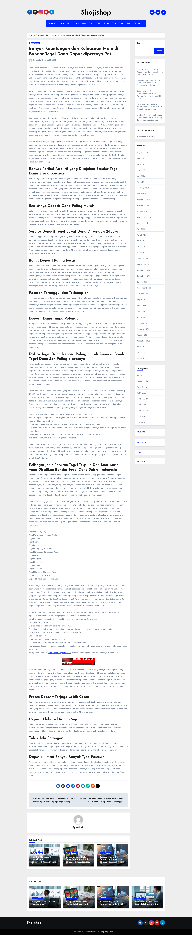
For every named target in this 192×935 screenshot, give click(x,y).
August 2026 (142, 152)
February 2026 (143, 188)
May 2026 (141, 170)
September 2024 (144, 288)
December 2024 (143, 270)
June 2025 (141, 235)
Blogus (103, 932)
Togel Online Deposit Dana (59, 653)
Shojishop (96, 13)
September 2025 (144, 217)
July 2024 (141, 300)
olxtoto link (141, 442)
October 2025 (142, 211)
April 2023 (141, 353)
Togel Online (124, 23)
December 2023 (143, 341)
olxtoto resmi (142, 461)
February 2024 (143, 329)
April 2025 (141, 247)
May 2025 (141, 241)
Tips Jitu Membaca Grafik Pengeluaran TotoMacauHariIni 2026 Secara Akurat (150, 72)
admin (38, 60)
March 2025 (142, 253)
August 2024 (142, 294)
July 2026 (141, 158)
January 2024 (143, 335)
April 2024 (141, 317)
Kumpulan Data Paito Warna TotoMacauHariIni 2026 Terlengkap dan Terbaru (148, 82)
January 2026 (143, 194)
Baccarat (52, 23)
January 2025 (143, 264)
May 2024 (141, 311)
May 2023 (141, 347)
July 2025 (141, 229)
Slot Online (141, 393)
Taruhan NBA (142, 405)
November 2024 (143, 276)
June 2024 (141, 306)
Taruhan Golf (95, 23)
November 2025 (143, 205)
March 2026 (142, 182)
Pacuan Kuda (65, 23)
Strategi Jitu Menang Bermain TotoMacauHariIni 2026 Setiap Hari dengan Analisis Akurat (150, 117)
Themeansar (114, 932)
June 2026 (141, 164)
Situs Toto (141, 432)
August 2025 (142, 223)
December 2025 (143, 200)
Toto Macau (139, 23)
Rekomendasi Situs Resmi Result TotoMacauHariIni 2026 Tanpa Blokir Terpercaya (149, 106)
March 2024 (142, 323)
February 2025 (143, 258)
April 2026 (141, 176)
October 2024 (142, 282)
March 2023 (142, 358)
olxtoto (140, 453)
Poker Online (80, 23)
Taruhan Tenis (110, 23)
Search (140, 43)
